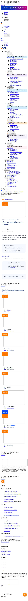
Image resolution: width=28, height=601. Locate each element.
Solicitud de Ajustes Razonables (11, 515)
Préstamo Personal (14, 92)
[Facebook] (14, 561)
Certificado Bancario (14, 129)
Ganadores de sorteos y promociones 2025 (14, 536)
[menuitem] (15, 599)
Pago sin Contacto (14, 158)
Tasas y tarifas (7, 520)
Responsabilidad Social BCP (10, 496)
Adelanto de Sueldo (14, 96)
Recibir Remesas (13, 150)
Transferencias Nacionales (16, 152)
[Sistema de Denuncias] (5, 584)
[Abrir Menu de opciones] (7, 35)
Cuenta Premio (13, 61)
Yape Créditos (13, 99)
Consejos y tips (13, 140)
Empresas (6, 14)
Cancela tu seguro (8, 512)
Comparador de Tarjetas (15, 85)
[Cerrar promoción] (26, 8)
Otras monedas (13, 141)
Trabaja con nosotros (9, 501)
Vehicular (12, 112)
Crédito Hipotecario (14, 94)
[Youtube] (14, 566)
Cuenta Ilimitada (13, 64)
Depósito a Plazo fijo (14, 126)
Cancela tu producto (8, 507)
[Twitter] (14, 563)
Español (6, 17)
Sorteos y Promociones (15, 69)
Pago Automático (14, 157)
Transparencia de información (11, 523)
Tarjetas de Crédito (14, 77)
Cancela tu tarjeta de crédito (10, 510)
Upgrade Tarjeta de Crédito (16, 81)
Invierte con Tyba (14, 127)
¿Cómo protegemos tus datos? (11, 528)
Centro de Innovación (9, 499)
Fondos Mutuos (13, 125)
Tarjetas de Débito (14, 78)
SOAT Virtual (13, 113)
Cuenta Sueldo (13, 63)
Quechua (6, 20)
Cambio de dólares (14, 139)
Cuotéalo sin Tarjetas (14, 98)
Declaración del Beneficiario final (11, 526)
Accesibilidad (7, 531)
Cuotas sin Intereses (14, 79)
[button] (3, 5)
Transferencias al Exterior (16, 153)
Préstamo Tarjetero (14, 82)
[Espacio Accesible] (3, 591)
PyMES (5, 13)
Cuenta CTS (12, 68)
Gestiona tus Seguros (14, 117)
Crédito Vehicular (14, 95)
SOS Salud (12, 110)
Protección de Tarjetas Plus (16, 114)
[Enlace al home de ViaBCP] (1, 23)
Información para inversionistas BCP (12, 494)
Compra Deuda (13, 83)
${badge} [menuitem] (8, 594)
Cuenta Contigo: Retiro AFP (16, 59)
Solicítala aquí (12, 267)
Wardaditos (12, 65)
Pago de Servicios (14, 154)
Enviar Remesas (13, 149)
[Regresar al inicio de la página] (3, 481)
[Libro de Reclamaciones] (13, 584)
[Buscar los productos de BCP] (5, 30)
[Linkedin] (14, 569)
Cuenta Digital (13, 60)
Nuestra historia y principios (10, 491)
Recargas (12, 156)
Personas (6, 12)
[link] (14, 303)
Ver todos (12, 67)
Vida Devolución (14, 109)
